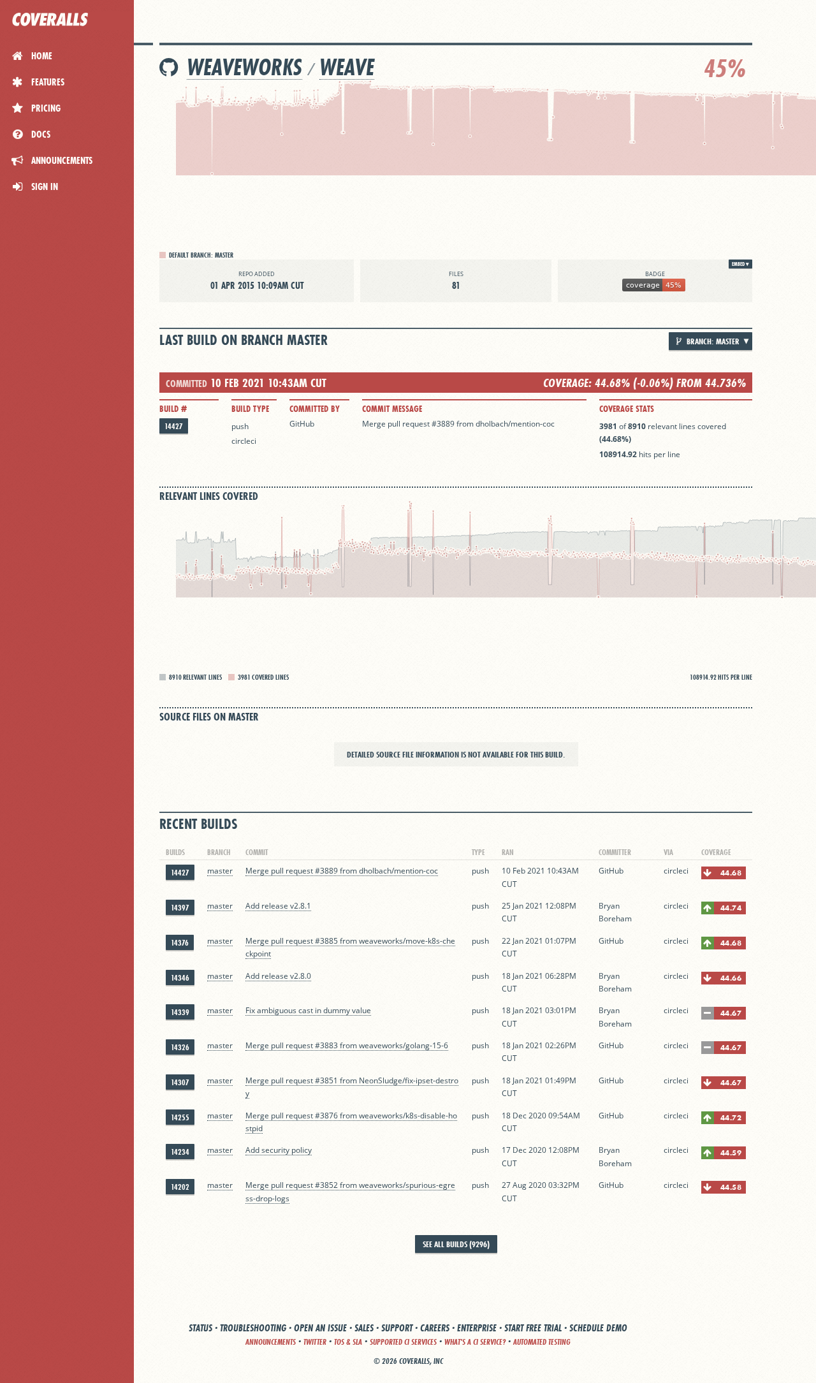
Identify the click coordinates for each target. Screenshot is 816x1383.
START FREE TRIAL (533, 1328)
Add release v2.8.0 (278, 976)
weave (346, 67)
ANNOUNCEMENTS (270, 1341)
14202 (180, 1187)
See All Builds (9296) (456, 1244)
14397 (180, 907)
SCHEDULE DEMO (598, 1328)
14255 (180, 1117)
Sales (364, 1328)
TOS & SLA (348, 1341)
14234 (180, 1151)
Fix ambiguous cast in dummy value (308, 1010)
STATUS (200, 1328)
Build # (173, 408)
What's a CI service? (475, 1341)
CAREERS (434, 1328)
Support (396, 1328)
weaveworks (244, 67)
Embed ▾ (740, 264)
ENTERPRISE (477, 1328)
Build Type (250, 408)
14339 (180, 1012)
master (220, 870)
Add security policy (278, 1150)
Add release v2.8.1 (278, 906)
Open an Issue (320, 1328)
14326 (180, 1047)
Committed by (314, 408)
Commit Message (392, 408)
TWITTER (314, 1341)
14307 (180, 1082)
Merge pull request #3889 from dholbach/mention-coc (458, 423)
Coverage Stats (626, 408)
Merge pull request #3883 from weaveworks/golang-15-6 (346, 1045)
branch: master (712, 341)
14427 (173, 426)
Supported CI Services (403, 1341)
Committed (186, 383)
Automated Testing (542, 1341)
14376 (180, 942)
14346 (180, 977)
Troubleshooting (253, 1328)
